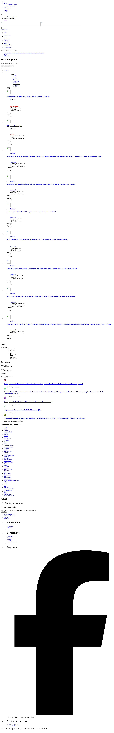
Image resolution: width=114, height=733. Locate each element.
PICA (5, 465)
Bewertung (15, 85)
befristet (6, 434)
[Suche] (1, 28)
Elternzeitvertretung (8, 445)
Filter (8, 88)
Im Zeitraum (4, 365)
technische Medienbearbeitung (11, 480)
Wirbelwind (13, 162)
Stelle (5, 476)
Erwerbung (6, 448)
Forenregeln (10, 526)
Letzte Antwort (16, 84)
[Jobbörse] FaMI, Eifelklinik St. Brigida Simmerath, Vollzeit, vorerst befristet (31, 212)
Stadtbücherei (7, 475)
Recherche (6, 468)
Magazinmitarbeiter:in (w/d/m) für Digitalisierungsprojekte (22, 410)
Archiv (5, 429)
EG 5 (5, 441)
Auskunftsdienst (8, 431)
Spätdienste (6, 470)
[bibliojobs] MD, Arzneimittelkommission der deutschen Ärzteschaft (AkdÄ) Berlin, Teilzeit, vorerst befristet (41, 184)
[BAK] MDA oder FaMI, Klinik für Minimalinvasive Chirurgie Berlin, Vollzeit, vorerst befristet (37, 239)
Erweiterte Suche (8, 47)
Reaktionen (16, 81)
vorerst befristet (7, 494)
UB (5, 486)
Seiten (5, 43)
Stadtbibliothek (7, 473)
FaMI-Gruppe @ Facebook (13, 725)
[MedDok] (12, 153)
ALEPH (6, 427)
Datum (14, 78)
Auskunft (6, 430)
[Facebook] (61, 714)
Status (2, 369)
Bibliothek (6, 440)
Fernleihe (6, 452)
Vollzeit (5, 493)
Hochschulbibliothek (9, 455)
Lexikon (6, 40)
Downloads (6, 42)
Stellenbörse (4, 347)
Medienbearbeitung (8, 462)
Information (6, 458)
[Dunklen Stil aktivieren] (1, 27)
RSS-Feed (6, 70)
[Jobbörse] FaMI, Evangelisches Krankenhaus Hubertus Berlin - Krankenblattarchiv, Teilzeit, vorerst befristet (42, 268)
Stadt (5, 472)
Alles (5, 32)
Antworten (15, 79)
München (6, 463)
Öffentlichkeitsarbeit (9, 495)
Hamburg (6, 454)
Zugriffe (15, 82)
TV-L (5, 483)
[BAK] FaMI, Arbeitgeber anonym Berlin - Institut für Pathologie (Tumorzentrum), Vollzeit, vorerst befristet (41, 296)
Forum (5, 37)
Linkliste (9, 540)
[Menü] (1, 14)
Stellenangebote (7, 479)
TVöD (5, 484)
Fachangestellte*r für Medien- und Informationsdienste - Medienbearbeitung (28, 402)
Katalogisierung (7, 461)
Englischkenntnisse (8, 447)
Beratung (6, 436)
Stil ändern (3, 511)
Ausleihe (6, 433)
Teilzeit (5, 481)
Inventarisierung (8, 459)
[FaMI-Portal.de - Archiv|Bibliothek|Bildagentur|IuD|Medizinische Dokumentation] (41, 25)
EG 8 (5, 444)
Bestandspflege (7, 438)
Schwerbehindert (8, 469)
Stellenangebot (7, 477)
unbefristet (6, 487)
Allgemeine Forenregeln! (14, 126)
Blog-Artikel (7, 39)
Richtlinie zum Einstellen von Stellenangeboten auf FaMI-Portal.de (28, 96)
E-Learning (9, 538)
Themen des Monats (12, 542)
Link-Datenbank (8, 44)
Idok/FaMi (6, 456)
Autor (14, 77)
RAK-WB (6, 466)
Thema (14, 75)
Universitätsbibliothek (9, 488)
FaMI (5, 450)
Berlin (5, 437)
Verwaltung (6, 491)
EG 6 (5, 443)
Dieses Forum (7, 35)
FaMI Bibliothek (8, 451)
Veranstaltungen (8, 490)
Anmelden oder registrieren (10, 17)
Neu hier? (9, 527)
